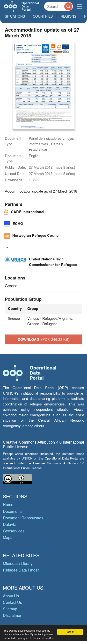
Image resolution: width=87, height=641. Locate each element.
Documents (12, 511)
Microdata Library (18, 563)
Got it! (70, 632)
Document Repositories (23, 518)
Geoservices (13, 531)
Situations (15, 16)
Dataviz (9, 524)
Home (8, 504)
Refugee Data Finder (21, 570)
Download (43, 339)
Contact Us (12, 602)
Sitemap (10, 609)
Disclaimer (12, 615)
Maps (7, 537)
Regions (68, 16)
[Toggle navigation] (79, 6)
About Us (11, 596)
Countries (43, 16)
